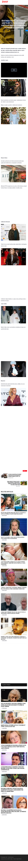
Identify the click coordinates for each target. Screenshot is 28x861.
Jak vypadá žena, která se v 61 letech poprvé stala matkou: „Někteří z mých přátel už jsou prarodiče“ (13, 563)
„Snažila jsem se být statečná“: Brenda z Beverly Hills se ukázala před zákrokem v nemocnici (14, 588)
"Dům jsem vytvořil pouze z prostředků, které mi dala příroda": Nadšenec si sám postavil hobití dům (13, 484)
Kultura (3, 711)
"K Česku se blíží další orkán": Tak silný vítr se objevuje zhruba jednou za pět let (15, 476)
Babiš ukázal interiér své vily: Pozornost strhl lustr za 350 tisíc (13, 725)
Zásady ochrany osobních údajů (7, 858)
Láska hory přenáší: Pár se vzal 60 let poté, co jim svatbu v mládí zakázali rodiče (13, 613)
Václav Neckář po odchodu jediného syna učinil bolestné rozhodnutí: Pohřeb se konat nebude (13, 705)
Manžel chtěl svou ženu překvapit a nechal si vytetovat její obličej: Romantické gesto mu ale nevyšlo (14, 638)
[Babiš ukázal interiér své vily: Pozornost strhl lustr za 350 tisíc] (14, 717)
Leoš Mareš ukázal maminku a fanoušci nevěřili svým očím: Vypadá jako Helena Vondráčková (12, 768)
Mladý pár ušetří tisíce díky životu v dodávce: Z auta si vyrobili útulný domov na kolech (13, 513)
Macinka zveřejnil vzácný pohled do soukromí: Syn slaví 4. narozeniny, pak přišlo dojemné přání (12, 790)
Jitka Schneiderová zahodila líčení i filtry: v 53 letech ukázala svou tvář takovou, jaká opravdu (13, 747)
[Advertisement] (14, 141)
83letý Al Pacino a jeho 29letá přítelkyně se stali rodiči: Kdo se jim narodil (12, 538)
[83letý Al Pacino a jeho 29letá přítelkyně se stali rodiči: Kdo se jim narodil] (14, 527)
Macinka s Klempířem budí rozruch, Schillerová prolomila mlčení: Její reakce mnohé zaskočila (13, 811)
